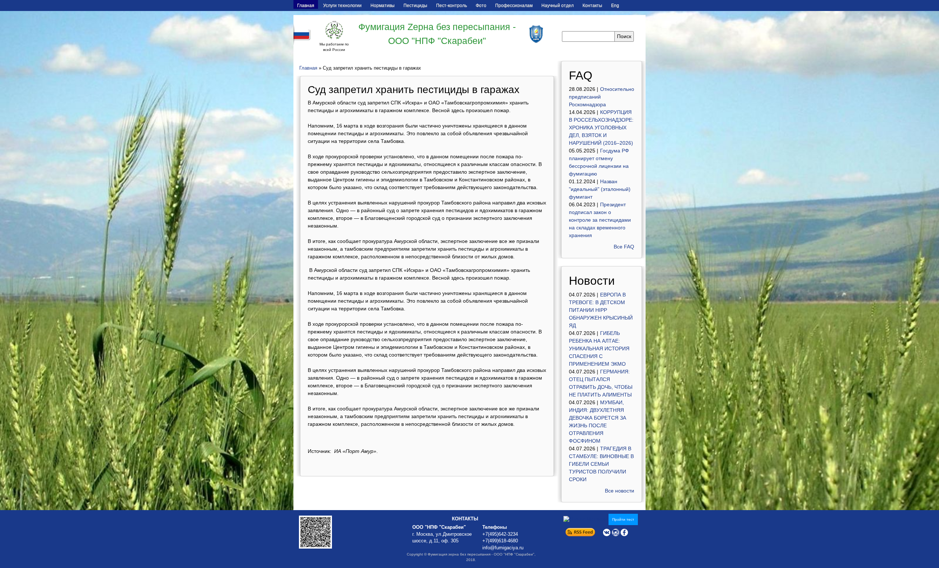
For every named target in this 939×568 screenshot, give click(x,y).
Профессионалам (514, 5)
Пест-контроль (451, 5)
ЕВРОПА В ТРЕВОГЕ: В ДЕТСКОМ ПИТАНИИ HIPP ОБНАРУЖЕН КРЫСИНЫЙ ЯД (601, 310)
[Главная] (334, 30)
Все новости (619, 491)
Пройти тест (623, 519)
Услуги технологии (342, 5)
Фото (481, 5)
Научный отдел (557, 5)
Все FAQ (624, 247)
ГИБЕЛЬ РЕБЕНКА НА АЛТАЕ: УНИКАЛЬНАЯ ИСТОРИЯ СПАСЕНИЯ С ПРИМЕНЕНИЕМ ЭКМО (599, 348)
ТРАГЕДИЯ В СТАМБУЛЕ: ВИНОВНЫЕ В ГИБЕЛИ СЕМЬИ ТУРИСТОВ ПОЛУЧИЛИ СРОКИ (601, 464)
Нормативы (382, 5)
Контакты (592, 5)
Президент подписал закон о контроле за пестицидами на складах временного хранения (600, 220)
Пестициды (415, 5)
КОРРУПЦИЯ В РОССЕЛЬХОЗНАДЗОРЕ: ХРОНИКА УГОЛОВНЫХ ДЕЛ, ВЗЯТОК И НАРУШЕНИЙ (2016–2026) (601, 127)
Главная (305, 5)
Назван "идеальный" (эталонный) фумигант (600, 189)
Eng (615, 5)
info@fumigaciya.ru (502, 547)
